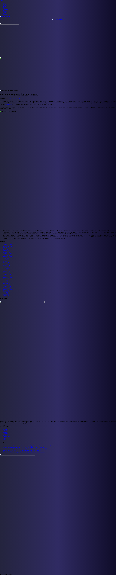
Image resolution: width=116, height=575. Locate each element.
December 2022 (7, 274)
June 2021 (6, 292)
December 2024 (7, 253)
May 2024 (6, 262)
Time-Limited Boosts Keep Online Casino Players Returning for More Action (24, 452)
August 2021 (6, 291)
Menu (1, 0)
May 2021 (6, 294)
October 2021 (7, 288)
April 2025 (6, 250)
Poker (4, 6)
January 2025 (7, 252)
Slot (4, 8)
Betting (5, 11)
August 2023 (6, 267)
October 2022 (7, 276)
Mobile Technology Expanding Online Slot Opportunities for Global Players (23, 447)
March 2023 (6, 271)
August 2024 (6, 258)
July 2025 (6, 249)
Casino (5, 5)
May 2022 (6, 282)
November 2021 (7, 286)
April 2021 (6, 295)
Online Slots (6, 436)
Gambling (5, 9)
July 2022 (6, 280)
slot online (8, 104)
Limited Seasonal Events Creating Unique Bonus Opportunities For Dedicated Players (26, 449)
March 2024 (6, 265)
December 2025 (7, 244)
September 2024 (7, 256)
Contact (5, 14)
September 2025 (7, 246)
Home (4, 3)
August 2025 (6, 247)
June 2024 (6, 261)
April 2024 (6, 264)
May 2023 (6, 270)
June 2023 (6, 268)
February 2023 (7, 273)
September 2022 (7, 277)
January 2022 (7, 285)
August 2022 (6, 279)
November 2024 (7, 255)
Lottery (5, 12)
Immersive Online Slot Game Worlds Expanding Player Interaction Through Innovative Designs (29, 446)
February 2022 (7, 283)
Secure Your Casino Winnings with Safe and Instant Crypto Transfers (22, 450)
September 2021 (7, 289)
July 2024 (6, 259)
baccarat (5, 429)
